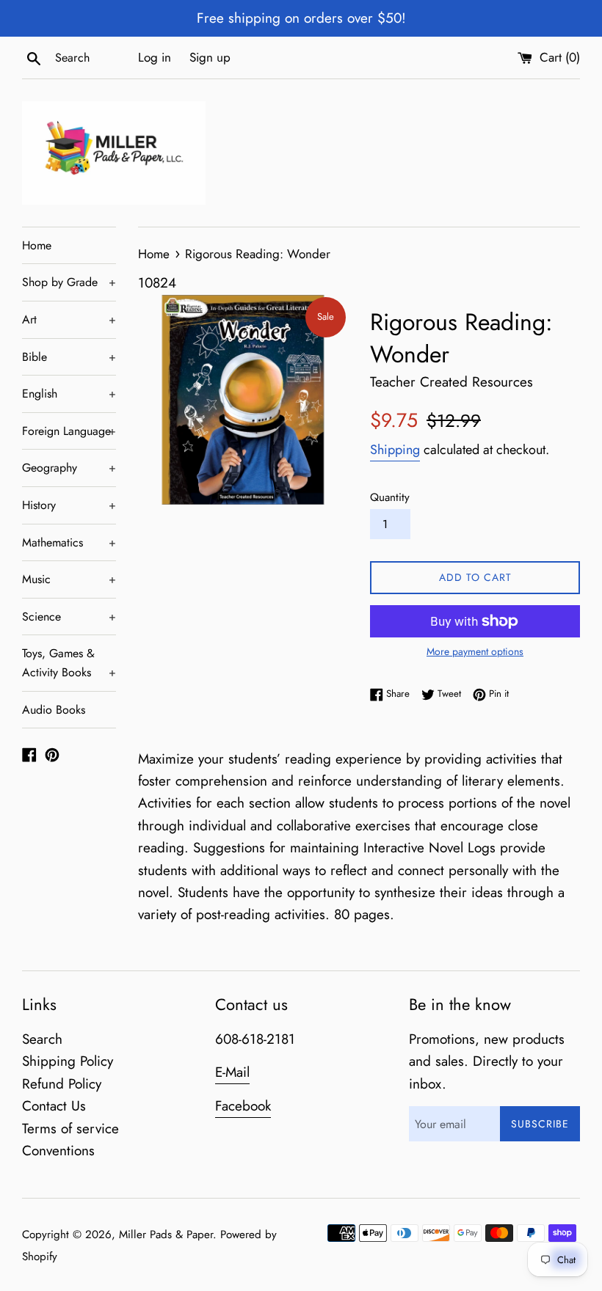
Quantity (390, 497)
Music (69, 579)
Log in (154, 57)
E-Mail (232, 1072)
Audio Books (53, 709)
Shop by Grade (69, 282)
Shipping (395, 449)
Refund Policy (61, 1084)
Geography (69, 467)
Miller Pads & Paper (166, 1234)
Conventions (58, 1150)
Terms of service (70, 1128)
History (69, 505)
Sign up (210, 57)
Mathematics (69, 542)
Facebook (243, 1106)
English (69, 393)
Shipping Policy (67, 1061)
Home (36, 245)
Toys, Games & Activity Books (69, 663)
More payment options (475, 651)
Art (69, 319)
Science (69, 616)
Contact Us (54, 1106)
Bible (69, 356)
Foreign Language (69, 431)
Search (42, 1039)
